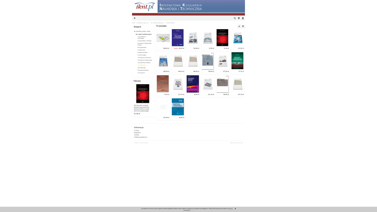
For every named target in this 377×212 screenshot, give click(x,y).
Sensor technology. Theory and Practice (214, 77)
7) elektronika (141, 50)
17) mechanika (141, 65)
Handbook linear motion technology (243, 31)
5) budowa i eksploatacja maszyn (144, 44)
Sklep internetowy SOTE (236, 142)
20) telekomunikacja (143, 70)
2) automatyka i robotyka (144, 41)
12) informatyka (142, 55)
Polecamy (137, 80)
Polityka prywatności (140, 137)
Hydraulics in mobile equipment (167, 54)
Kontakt (136, 135)
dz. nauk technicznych (143, 34)
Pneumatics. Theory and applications (183, 77)
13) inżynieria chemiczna (144, 57)
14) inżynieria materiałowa (145, 60)
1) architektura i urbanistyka (142, 37)
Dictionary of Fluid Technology (211, 31)
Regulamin (137, 132)
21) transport (141, 73)
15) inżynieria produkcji (144, 62)
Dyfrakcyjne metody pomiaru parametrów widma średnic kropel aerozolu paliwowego (141, 108)
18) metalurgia (141, 68)
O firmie (136, 130)
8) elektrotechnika (142, 52)
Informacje (139, 127)
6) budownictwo (142, 47)
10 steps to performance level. (166, 31)
